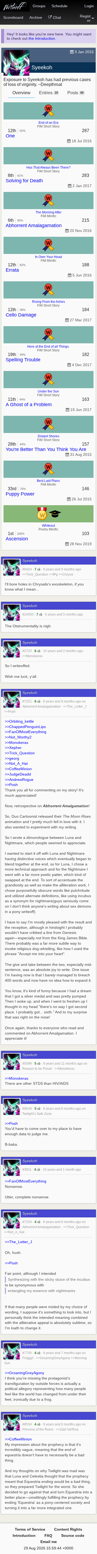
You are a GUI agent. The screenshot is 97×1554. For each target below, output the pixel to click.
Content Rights (68, 1529)
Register (85, 18)
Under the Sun (48, 391)
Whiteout (48, 525)
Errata (12, 270)
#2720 (27, 651)
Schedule (59, 6)
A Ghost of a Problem (29, 404)
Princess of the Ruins (37, 1429)
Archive (35, 17)
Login (89, 6)
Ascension (17, 538)
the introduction (42, 38)
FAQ (48, 1535)
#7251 (27, 701)
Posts (75, 92)
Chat (57, 17)
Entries (48, 92)
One (10, 136)
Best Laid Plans (48, 481)
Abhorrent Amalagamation (34, 225)
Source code (72, 1535)
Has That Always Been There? (48, 167)
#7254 (27, 1222)
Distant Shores (48, 436)
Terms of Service (30, 1529)
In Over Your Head (48, 257)
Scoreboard (13, 17)
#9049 (27, 1109)
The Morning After (48, 212)
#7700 (27, 1353)
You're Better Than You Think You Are (46, 449)
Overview (21, 92)
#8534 (27, 1424)
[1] (38, 569)
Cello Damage (21, 315)
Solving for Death (24, 180)
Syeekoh (42, 67)
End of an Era (48, 123)
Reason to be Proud (37, 1069)
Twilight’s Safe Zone (37, 1114)
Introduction (24, 1535)
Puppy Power (20, 494)
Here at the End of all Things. (48, 346)
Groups (39, 6)
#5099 (27, 1063)
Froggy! (27, 1358)
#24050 (28, 614)
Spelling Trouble (23, 359)
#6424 (27, 569)
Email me (48, 1542)
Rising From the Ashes (48, 302)
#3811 (27, 1169)
